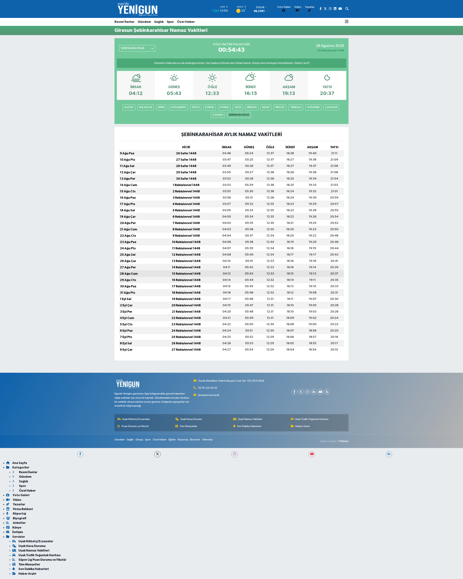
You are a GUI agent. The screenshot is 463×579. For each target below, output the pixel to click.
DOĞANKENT (178, 107)
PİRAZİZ (279, 107)
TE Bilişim (343, 441)
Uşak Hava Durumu (191, 419)
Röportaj (183, 439)
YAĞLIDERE (313, 107)
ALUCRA (129, 107)
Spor (170, 22)
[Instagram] (307, 392)
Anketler (19, 522)
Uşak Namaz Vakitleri (250, 419)
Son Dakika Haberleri (249, 426)
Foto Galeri (20, 495)
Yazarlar (18, 504)
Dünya (139, 439)
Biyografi (19, 518)
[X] (301, 392)
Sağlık (159, 22)
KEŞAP (266, 107)
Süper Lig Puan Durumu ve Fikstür (42, 559)
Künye (16, 527)
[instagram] (235, 454)
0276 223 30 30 (207, 387)
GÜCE (237, 107)
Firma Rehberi (22, 509)
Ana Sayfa (19, 462)
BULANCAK (145, 107)
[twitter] (157, 454)
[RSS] (327, 392)
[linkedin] (389, 454)
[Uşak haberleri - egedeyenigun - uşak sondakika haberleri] (138, 9)
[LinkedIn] (314, 392)
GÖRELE (224, 107)
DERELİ (161, 107)
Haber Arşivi (302, 426)
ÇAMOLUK (331, 107)
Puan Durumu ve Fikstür (135, 426)
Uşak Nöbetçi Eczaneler (136, 419)
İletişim (17, 532)
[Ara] (347, 9)
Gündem (144, 22)
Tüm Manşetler (188, 426)
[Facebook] (294, 392)
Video (16, 499)
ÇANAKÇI (218, 114)
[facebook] (80, 454)
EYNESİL (209, 107)
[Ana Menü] (347, 22)
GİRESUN (252, 107)
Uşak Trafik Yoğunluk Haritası (311, 419)
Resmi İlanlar (124, 22)
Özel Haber (186, 22)
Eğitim (172, 439)
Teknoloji (207, 439)
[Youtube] (320, 392)
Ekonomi (195, 439)
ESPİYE (195, 107)
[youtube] (312, 454)
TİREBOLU (295, 107)
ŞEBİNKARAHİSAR (239, 114)
